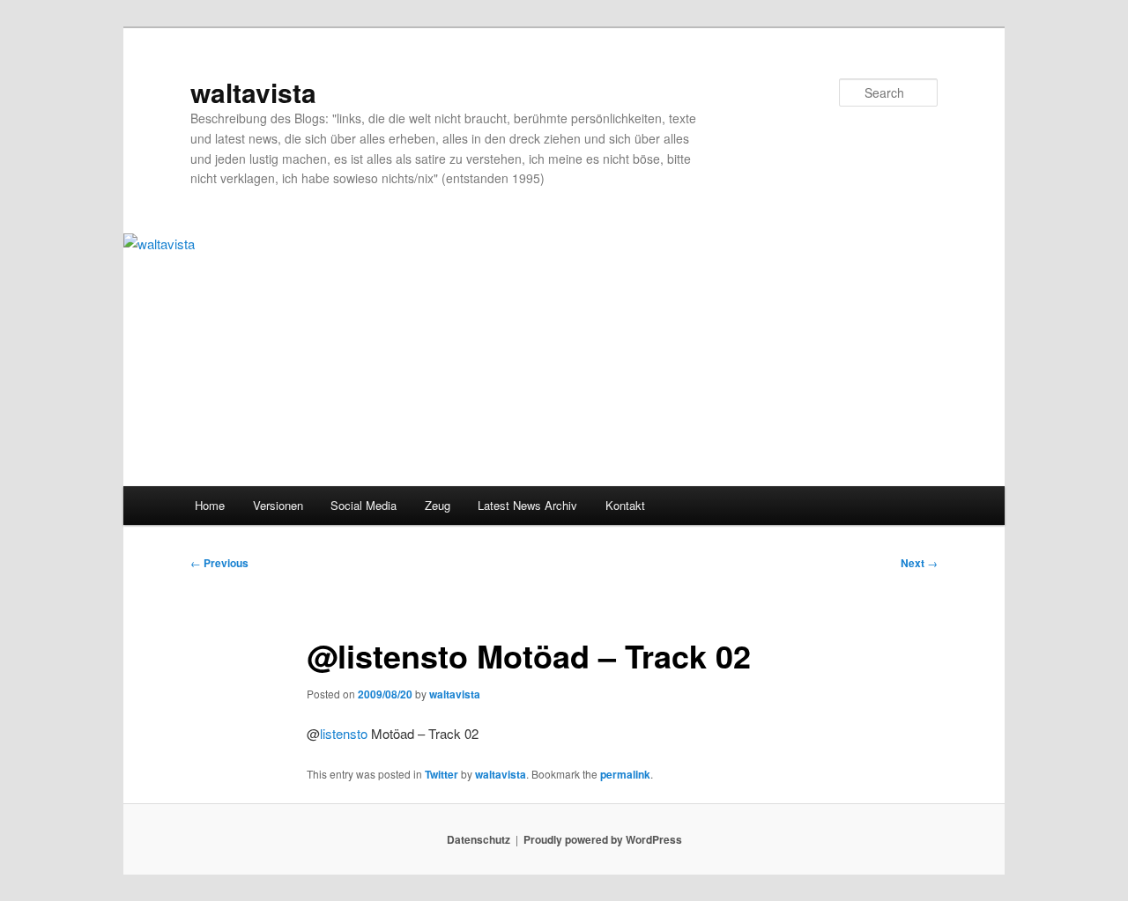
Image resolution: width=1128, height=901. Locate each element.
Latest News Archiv (527, 505)
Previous (219, 563)
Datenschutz (478, 839)
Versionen (278, 505)
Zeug (437, 505)
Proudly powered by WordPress (602, 839)
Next (919, 563)
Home (210, 505)
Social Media (363, 505)
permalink (625, 774)
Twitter (441, 774)
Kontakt (625, 505)
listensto (343, 733)
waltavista (253, 92)
